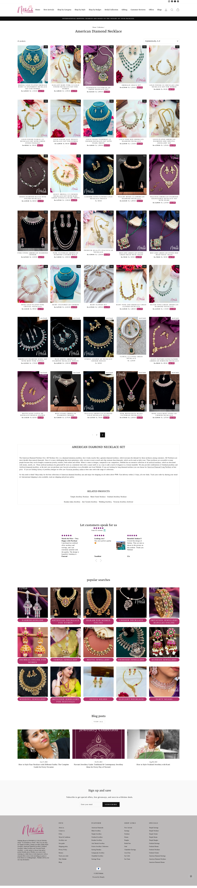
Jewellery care (63, 840)
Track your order (64, 856)
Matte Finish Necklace (98, 497)
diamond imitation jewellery (72, 458)
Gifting (124, 10)
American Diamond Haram (157, 862)
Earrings (126, 831)
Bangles (126, 840)
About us (61, 828)
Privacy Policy (63, 849)
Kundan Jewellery (97, 840)
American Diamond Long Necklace (159, 467)
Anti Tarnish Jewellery (89, 502)
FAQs (60, 834)
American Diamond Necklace (157, 859)
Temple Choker (153, 834)
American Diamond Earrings (157, 856)
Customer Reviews (138, 10)
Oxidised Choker (154, 853)
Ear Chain (127, 859)
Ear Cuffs (127, 856)
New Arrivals (49, 10)
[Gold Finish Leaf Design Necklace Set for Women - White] (64, 147)
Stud (125, 846)
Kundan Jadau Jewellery (72, 502)
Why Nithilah (62, 859)
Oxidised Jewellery (97, 837)
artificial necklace (155, 462)
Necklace (127, 834)
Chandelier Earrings (130, 849)
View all (98, 721)
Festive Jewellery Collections (100, 846)
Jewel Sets (127, 853)
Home (37, 10)
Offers (151, 10)
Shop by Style (80, 10)
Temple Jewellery (97, 834)
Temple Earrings (153, 828)
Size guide (62, 843)
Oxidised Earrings (154, 843)
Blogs (159, 10)
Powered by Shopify (98, 877)
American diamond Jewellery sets (72, 475)
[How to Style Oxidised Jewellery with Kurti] (153, 744)
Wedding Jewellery (105, 502)
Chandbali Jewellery (97, 856)
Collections (100, 27)
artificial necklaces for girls (50, 465)
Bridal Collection (111, 10)
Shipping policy (63, 846)
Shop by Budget (95, 10)
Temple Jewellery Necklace (79, 497)
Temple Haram (153, 837)
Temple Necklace (154, 831)
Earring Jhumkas (96, 849)
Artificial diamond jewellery (29, 467)
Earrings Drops (96, 859)
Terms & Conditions (64, 837)
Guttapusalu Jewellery (98, 853)
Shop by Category (64, 10)
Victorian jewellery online (75, 469)
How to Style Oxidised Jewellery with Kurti (153, 764)
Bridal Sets (127, 843)
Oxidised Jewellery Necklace (117, 497)
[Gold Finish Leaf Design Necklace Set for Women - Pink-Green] (67, 147)
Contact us (62, 831)
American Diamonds (97, 828)
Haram (126, 837)
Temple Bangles (153, 840)
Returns (61, 853)
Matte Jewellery (96, 831)
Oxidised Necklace (154, 849)
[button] (96, 560)
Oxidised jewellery (168, 465)
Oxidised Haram (154, 846)
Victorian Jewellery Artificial (123, 502)
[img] (98, 528)
